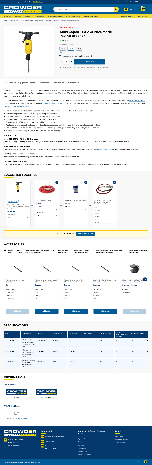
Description (10, 83)
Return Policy (82, 448)
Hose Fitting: (97, 216)
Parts (117, 2)
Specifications (59, 83)
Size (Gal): (67, 207)
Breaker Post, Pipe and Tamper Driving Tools (81, 251)
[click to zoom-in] (29, 51)
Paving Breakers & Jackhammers (43, 20)
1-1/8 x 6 (71, 48)
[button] (145, 279)
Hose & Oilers (10, 251)
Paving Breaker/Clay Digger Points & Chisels (138, 251)
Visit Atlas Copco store (66, 27)
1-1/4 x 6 (78, 48)
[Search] (116, 9)
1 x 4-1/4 (63, 48)
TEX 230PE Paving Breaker (16, 416)
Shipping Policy (82, 451)
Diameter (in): (39, 212)
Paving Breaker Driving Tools (63, 251)
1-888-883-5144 (38, 2)
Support (124, 2)
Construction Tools (14, 20)
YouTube (145, 461)
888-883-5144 (49, 441)
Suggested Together (27, 83)
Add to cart (89, 62)
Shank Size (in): (10, 289)
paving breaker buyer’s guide (102, 149)
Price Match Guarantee (84, 454)
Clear (61, 52)
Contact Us (81, 445)
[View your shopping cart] (144, 9)
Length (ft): (39, 207)
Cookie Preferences (120, 443)
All (5, 250)
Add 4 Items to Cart (85, 233)
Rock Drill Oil (19, 251)
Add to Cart (17, 311)
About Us (80, 442)
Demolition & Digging (27, 20)
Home (5, 20)
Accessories (44, 83)
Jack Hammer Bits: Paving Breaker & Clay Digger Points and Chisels (109, 251)
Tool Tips (134, 2)
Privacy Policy (119, 436)
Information (73, 83)
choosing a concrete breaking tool (17, 106)
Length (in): (9, 295)
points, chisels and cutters (53, 103)
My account (81, 439)
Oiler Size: (96, 222)
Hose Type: (97, 210)
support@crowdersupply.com (54, 437)
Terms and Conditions (121, 439)
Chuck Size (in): (11, 215)
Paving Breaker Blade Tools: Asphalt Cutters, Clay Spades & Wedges (40, 251)
